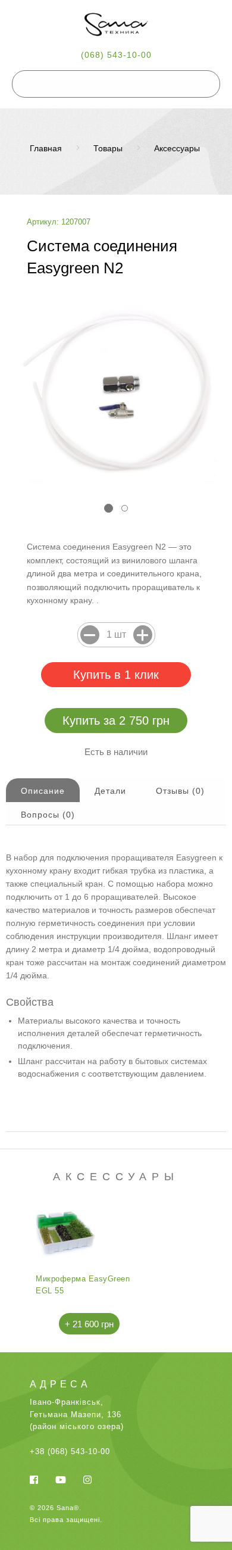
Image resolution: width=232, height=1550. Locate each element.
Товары (108, 148)
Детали (110, 791)
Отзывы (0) (180, 791)
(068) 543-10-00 (116, 55)
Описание (43, 791)
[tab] (43, 789)
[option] (89, 1269)
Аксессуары (177, 148)
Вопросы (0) (48, 814)
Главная (46, 148)
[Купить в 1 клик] (116, 674)
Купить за (116, 720)
